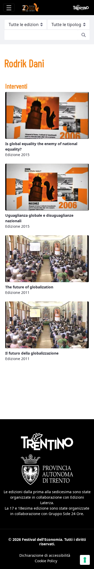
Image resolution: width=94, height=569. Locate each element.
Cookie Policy (46, 560)
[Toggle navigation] (9, 7)
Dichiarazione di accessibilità (44, 555)
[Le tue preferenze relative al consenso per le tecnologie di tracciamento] (85, 560)
